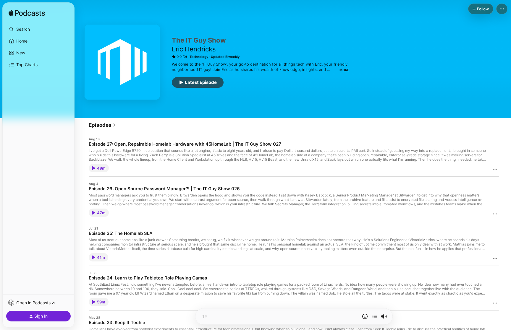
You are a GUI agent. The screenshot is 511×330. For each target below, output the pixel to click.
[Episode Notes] (364, 316)
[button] (38, 29)
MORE (344, 70)
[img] (27, 13)
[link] (102, 125)
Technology (199, 57)
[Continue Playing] (374, 316)
